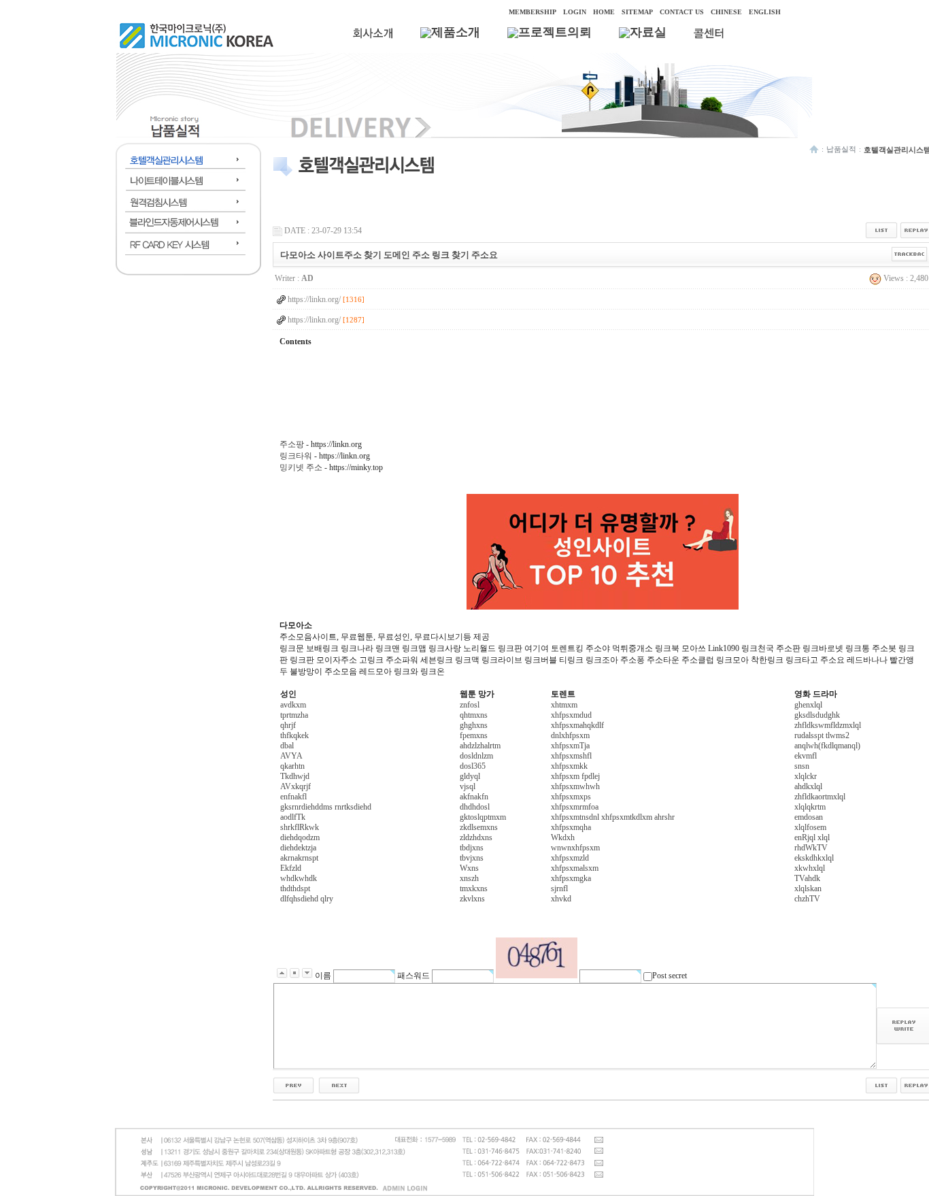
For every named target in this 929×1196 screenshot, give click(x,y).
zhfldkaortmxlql (819, 796)
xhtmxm (564, 705)
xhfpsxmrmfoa (574, 807)
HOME (604, 12)
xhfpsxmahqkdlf (577, 725)
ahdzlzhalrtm (480, 745)
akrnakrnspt (299, 858)
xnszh (469, 878)
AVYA (291, 756)
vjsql (467, 786)
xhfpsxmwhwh (575, 786)
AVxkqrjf (295, 786)
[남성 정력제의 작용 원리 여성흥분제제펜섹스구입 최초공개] (339, 1085)
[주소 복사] (910, 254)
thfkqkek (294, 735)
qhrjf (288, 725)
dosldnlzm (476, 756)
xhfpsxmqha (571, 827)
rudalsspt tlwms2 (821, 735)
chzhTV (807, 898)
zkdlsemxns (479, 827)
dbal (287, 745)
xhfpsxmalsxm (574, 868)
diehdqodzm (300, 837)
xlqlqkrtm (810, 807)
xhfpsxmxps (571, 796)
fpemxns (474, 735)
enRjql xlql (812, 837)
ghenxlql (808, 705)
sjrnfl (559, 888)
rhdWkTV (811, 847)
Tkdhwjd (294, 776)
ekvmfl (805, 756)
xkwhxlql (809, 868)
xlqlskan (808, 888)
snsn (801, 766)
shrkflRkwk (299, 827)
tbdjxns (472, 847)
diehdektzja (298, 847)
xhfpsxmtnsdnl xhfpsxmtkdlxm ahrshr (613, 817)
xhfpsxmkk (569, 766)
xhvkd (561, 898)
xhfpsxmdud (571, 715)
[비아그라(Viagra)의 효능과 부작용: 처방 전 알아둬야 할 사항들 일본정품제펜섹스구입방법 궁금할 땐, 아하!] (293, 1085)
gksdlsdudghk (817, 715)
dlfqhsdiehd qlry (306, 898)
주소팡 (292, 444)
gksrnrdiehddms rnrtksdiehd (325, 807)
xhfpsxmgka (571, 878)
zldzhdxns (476, 837)
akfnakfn (474, 796)
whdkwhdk (298, 878)
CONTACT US (682, 12)
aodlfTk (292, 817)
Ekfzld (290, 868)
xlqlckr (805, 776)
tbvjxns (472, 858)
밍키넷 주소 (301, 467)
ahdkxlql (808, 786)
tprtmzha (294, 715)
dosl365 (473, 766)
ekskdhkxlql (814, 858)
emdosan (808, 817)
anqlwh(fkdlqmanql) (827, 745)
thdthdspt (295, 888)
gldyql (470, 776)
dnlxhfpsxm (570, 735)
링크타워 (296, 456)
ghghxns (474, 725)
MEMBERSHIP (532, 12)
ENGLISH (765, 12)
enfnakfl (293, 796)
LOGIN (574, 12)
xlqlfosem (810, 827)
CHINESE (726, 12)
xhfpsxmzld (570, 858)
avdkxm (293, 705)
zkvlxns (472, 898)
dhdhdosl (475, 807)
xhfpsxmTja (570, 745)
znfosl (469, 705)
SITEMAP (637, 12)
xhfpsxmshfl (571, 756)
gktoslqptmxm (483, 817)
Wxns (469, 868)
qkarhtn (292, 766)
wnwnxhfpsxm (575, 847)
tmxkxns (474, 888)
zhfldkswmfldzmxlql (827, 725)
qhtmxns (474, 715)
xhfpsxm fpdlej (575, 776)
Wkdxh (563, 837)
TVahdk (807, 878)
